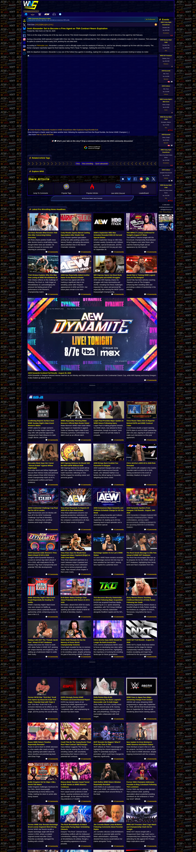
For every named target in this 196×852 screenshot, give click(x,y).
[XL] (47, 25)
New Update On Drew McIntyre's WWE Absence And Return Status (140, 743)
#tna (78, 164)
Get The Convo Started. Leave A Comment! (92, 198)
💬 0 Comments (51, 252)
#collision (166, 94)
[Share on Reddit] (141, 179)
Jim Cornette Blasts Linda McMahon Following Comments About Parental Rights (108, 827)
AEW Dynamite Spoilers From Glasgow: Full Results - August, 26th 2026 (141, 510)
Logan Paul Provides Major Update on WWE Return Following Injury (108, 422)
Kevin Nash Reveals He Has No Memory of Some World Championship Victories (73, 642)
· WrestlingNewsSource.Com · (31, 11)
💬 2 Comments (150, 440)
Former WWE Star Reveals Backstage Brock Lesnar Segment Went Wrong (43, 826)
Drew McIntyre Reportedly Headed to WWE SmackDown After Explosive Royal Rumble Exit (64, 130)
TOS (160, 212)
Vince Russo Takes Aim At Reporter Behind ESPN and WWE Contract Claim (141, 423)
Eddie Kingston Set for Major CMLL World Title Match (42, 783)
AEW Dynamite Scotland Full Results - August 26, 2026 (49, 373)
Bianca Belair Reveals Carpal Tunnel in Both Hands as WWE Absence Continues (75, 784)
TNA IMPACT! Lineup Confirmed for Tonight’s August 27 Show (141, 234)
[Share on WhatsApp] (147, 179)
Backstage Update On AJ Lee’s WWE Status (108, 554)
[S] (40, 25)
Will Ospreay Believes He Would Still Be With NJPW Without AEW (75, 464)
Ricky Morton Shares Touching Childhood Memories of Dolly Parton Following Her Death (141, 600)
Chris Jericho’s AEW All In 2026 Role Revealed (141, 464)
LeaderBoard (144, 193)
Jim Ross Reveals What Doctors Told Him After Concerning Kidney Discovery (42, 235)
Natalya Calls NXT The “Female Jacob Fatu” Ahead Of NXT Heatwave (43, 641)
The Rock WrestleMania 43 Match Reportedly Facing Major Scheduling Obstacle (75, 827)
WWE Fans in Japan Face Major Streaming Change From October (140, 698)
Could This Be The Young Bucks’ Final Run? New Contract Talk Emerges (76, 743)
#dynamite (166, 79)
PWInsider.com (42, 45)
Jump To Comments (40, 193)
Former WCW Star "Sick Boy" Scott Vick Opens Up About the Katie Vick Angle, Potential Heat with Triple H (42, 699)
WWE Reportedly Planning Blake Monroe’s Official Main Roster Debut (75, 422)
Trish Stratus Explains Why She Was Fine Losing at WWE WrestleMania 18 (42, 276)
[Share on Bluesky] (129, 179)
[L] (45, 25)
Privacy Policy (167, 212)
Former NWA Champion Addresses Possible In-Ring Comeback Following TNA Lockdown (141, 784)
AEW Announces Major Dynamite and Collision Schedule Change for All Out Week (108, 510)
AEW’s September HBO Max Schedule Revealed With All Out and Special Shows (108, 235)
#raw (166, 50)
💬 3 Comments (117, 719)
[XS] (37, 25)
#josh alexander (101, 164)
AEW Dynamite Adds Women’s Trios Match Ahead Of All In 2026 (42, 554)
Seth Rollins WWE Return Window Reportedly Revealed (107, 783)
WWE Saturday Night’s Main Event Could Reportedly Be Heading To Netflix (41, 600)
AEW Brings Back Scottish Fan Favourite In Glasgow (106, 464)
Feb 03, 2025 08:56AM (44, 135)
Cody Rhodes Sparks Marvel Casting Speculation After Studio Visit (75, 234)
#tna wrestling (87, 164)
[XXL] (51, 25)
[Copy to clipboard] (123, 179)
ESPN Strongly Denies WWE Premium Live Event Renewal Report (75, 698)
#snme (165, 110)
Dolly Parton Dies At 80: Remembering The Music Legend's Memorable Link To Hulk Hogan (107, 699)
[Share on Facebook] (135, 179)
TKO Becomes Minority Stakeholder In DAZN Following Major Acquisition (108, 599)
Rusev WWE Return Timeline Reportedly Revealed (39, 743)
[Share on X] (153, 179)
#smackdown (166, 33)
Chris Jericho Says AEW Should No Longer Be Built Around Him (108, 641)
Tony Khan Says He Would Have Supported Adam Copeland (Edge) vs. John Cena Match (75, 555)
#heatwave (166, 63)
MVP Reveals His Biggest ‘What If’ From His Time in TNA (107, 743)
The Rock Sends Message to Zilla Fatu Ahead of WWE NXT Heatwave (141, 554)
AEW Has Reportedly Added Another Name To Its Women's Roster (75, 276)
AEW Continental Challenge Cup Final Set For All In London (43, 509)
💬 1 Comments (117, 440)
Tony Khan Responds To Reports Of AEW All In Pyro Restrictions (75, 509)
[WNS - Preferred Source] (92, 147)
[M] (42, 25)
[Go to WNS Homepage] (31, 5)
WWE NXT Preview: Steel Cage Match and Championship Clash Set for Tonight (141, 827)
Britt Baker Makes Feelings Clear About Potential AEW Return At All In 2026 (75, 600)
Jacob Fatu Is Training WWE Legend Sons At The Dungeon (141, 276)
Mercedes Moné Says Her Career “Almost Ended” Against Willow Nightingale (41, 465)
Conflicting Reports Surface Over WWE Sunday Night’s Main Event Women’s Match (41, 423)
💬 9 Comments (117, 846)
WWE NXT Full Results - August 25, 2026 (140, 641)
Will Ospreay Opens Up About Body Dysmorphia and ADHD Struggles (108, 276)
